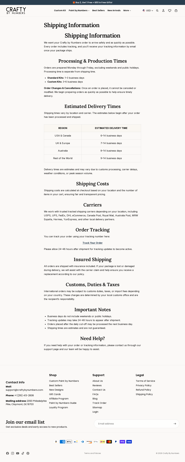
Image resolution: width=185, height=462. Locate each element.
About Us (97, 381)
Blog (94, 398)
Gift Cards (55, 394)
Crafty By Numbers (171, 453)
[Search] (157, 10)
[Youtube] (17, 453)
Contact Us (98, 389)
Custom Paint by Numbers (64, 381)
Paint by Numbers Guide (62, 403)
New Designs (56, 389)
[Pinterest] (28, 453)
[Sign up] (175, 424)
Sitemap (97, 407)
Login (95, 411)
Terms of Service (145, 381)
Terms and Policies (92, 453)
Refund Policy (143, 389)
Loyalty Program (58, 407)
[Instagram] (12, 453)
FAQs (95, 394)
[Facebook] (7, 453)
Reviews (97, 385)
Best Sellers (55, 385)
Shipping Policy (144, 394)
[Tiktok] (23, 453)
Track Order (99, 403)
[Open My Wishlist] (169, 10)
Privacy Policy (143, 385)
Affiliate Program (59, 398)
